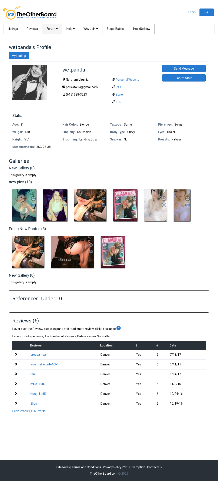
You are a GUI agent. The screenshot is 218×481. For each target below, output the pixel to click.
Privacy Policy (112, 467)
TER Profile (38, 411)
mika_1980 (38, 384)
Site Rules (63, 467)
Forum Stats (184, 78)
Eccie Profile (20, 411)
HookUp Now (141, 28)
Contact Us (154, 467)
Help (69, 28)
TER (118, 102)
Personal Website (127, 79)
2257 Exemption (134, 467)
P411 (119, 87)
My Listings (19, 55)
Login (192, 12)
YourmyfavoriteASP (44, 364)
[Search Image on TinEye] (33, 198)
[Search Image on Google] (33, 205)
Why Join (89, 28)
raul (33, 374)
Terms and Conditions (86, 467)
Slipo (33, 403)
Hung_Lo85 (38, 393)
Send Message (184, 68)
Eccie (119, 94)
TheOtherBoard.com (104, 473)
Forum (51, 28)
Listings (13, 28)
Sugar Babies (116, 28)
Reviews (32, 28)
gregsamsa (38, 354)
